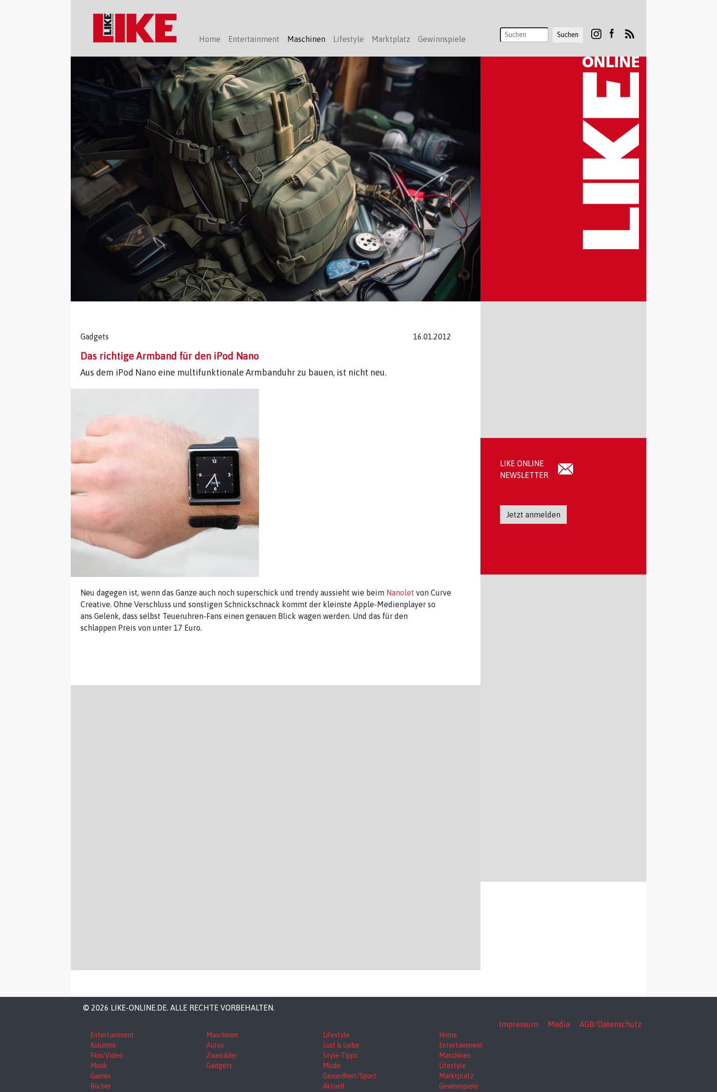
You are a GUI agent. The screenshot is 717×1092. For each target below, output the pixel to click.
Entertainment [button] (253, 39)
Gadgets (219, 1066)
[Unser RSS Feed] (629, 33)
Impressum (518, 1024)
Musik (98, 1066)
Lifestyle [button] (348, 39)
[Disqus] (275, 826)
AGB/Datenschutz (610, 1024)
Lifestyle (336, 1035)
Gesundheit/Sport (350, 1076)
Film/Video (106, 1055)
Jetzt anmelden (533, 514)
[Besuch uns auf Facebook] (611, 33)
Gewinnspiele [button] (442, 39)
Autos (215, 1045)
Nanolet (401, 592)
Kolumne (103, 1045)
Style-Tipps (340, 1055)
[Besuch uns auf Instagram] (596, 33)
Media (559, 1024)
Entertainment (112, 1035)
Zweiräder (222, 1055)
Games (100, 1076)
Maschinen (222, 1035)
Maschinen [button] (306, 39)
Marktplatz (456, 1076)
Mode (331, 1066)
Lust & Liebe (341, 1045)
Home (209, 39)
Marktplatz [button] (391, 39)
